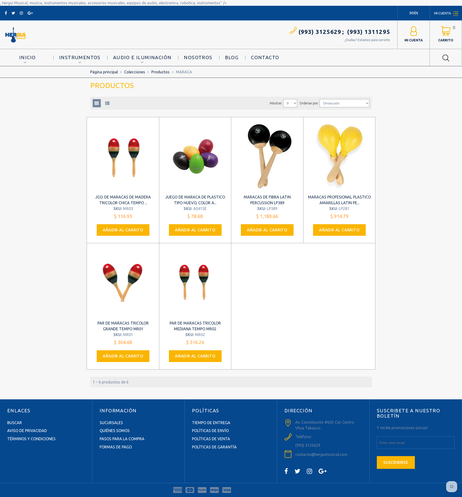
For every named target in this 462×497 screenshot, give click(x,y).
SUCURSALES (111, 423)
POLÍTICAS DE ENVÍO (210, 430)
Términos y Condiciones (31, 439)
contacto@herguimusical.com (321, 454)
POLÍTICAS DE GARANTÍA (214, 447)
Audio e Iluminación (142, 57)
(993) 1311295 (368, 32)
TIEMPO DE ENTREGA (211, 423)
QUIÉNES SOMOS (115, 430)
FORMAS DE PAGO (116, 447)
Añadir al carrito (123, 230)
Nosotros (198, 57)
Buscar (14, 423)
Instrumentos (80, 57)
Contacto (265, 57)
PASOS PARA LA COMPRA (122, 439)
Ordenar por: (309, 103)
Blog (232, 57)
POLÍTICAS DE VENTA (211, 439)
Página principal (104, 72)
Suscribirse (395, 462)
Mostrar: (276, 103)
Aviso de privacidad (27, 430)
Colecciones (134, 72)
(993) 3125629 (319, 32)
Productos (160, 72)
